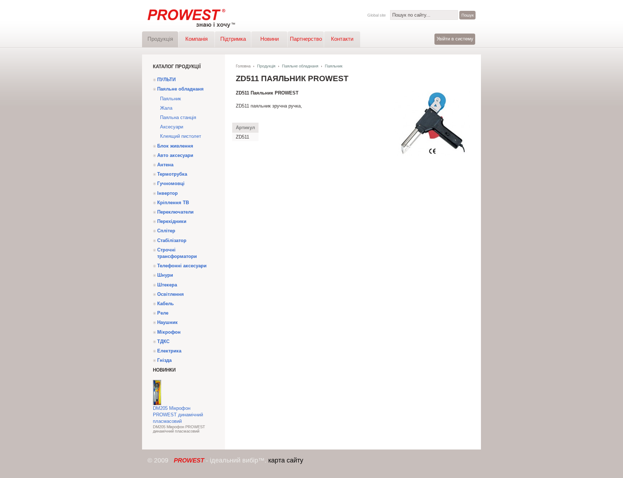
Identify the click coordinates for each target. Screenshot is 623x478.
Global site (376, 15)
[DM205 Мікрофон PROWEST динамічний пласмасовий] (157, 403)
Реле (162, 313)
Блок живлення (175, 146)
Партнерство (306, 39)
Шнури (165, 275)
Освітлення (170, 294)
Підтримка (233, 39)
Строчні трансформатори (177, 253)
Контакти (342, 39)
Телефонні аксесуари (182, 265)
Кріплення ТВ (173, 202)
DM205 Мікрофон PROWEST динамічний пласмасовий (178, 414)
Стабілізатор (171, 240)
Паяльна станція (178, 117)
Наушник (167, 322)
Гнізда (164, 360)
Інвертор (167, 193)
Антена (165, 164)
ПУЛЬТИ (166, 79)
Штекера (167, 285)
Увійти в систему (455, 38)
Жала (166, 108)
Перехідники (171, 221)
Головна (243, 66)
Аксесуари (171, 127)
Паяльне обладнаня (180, 89)
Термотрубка (172, 174)
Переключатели (175, 212)
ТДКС (163, 341)
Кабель (165, 303)
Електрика (169, 351)
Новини (269, 39)
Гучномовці (171, 183)
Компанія (196, 39)
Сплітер (166, 230)
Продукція (160, 39)
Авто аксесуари (175, 155)
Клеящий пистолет (180, 136)
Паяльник (170, 98)
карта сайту (285, 460)
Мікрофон (169, 332)
